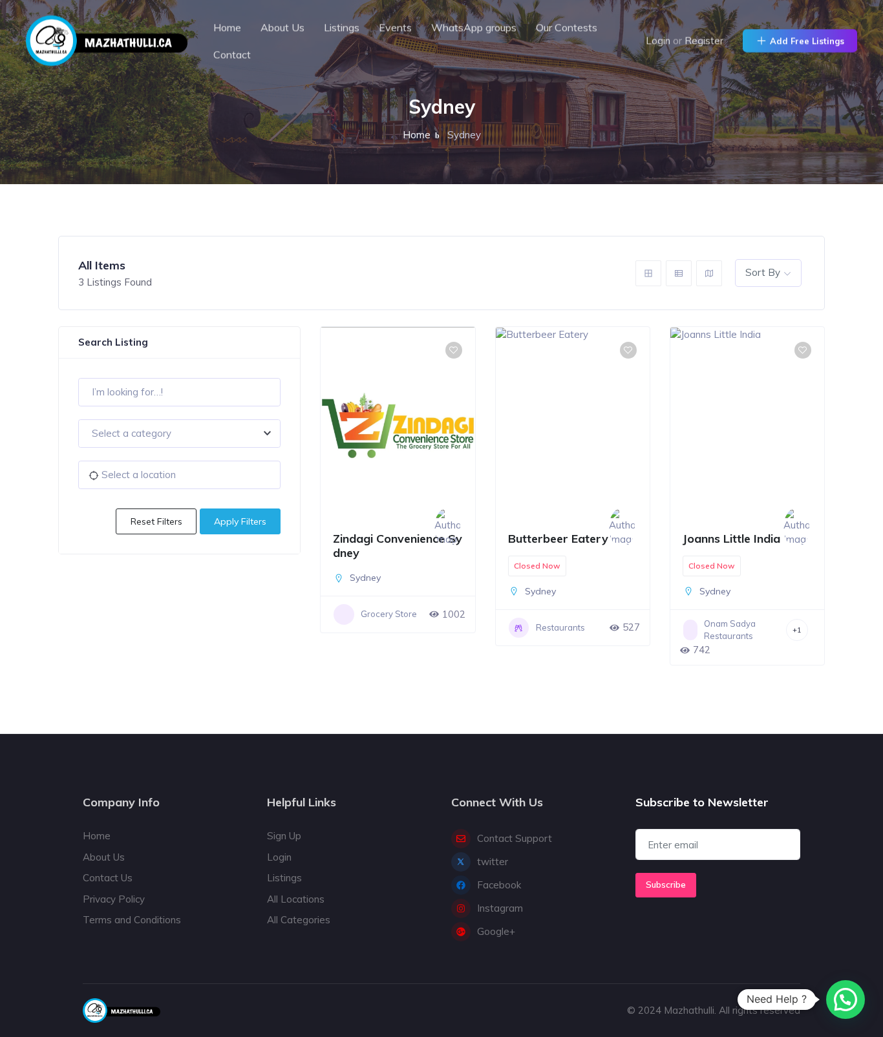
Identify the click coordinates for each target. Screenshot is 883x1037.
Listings (341, 27)
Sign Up (284, 836)
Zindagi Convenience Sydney (397, 545)
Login (658, 40)
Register (704, 40)
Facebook (499, 885)
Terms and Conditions (132, 920)
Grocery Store (389, 614)
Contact (232, 54)
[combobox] (179, 433)
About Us (282, 27)
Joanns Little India (731, 538)
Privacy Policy (114, 899)
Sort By (762, 272)
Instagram (500, 908)
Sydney (365, 577)
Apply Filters (240, 521)
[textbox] (179, 433)
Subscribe (666, 884)
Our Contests (566, 27)
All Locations (295, 899)
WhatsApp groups (473, 27)
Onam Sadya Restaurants (730, 630)
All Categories (298, 920)
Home (227, 27)
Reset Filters (156, 521)
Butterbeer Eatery (558, 538)
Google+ (496, 931)
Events (395, 27)
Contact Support (514, 838)
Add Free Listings (807, 41)
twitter (492, 861)
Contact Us (108, 878)
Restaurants (560, 627)
